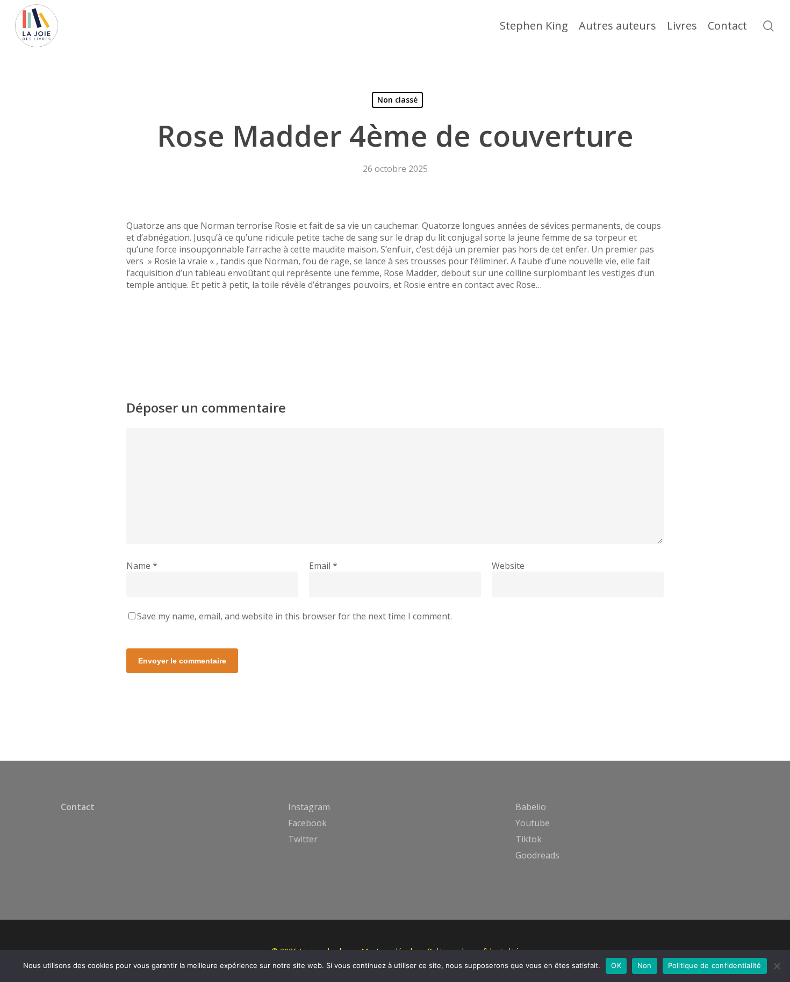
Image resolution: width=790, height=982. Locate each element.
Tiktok (528, 839)
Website (508, 566)
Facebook (307, 823)
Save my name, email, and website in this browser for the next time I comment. (294, 616)
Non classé (397, 100)
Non (644, 965)
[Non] (776, 966)
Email (323, 566)
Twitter (303, 839)
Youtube (532, 823)
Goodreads (537, 855)
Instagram (309, 807)
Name (141, 566)
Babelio (530, 807)
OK (616, 965)
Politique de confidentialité (715, 965)
